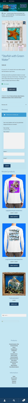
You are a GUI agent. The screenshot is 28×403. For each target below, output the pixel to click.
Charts (14, 347)
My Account (4, 400)
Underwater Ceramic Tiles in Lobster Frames (11, 97)
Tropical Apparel (14, 357)
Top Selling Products (14, 366)
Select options (14, 216)
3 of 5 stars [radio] (6, 129)
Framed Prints (14, 349)
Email (5, 158)
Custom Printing (14, 345)
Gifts (14, 352)
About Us (14, 382)
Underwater (14, 350)
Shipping (14, 381)
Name (5, 151)
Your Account (14, 378)
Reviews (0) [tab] (4, 104)
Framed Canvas (14, 353)
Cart (21, 399)
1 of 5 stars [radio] (4, 129)
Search (14, 400)
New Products (11, 1)
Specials (4, 1)
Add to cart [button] (14, 304)
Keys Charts (14, 360)
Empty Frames (14, 355)
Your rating (7, 128)
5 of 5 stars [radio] (9, 129)
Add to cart (12, 89)
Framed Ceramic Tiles (14, 344)
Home (4, 13)
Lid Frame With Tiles (10, 14)
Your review (7, 131)
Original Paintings (14, 358)
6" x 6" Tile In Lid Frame (20, 14)
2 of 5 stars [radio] (5, 129)
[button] (24, 22)
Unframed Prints (14, 362)
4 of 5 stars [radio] (8, 129)
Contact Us (14, 379)
